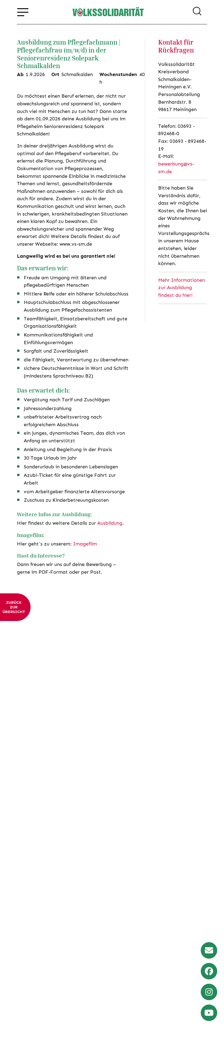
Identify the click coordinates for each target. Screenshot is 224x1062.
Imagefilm (85, 544)
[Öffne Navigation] (23, 12)
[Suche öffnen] (197, 12)
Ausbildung (109, 523)
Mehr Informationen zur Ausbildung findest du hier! (181, 287)
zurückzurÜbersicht (13, 607)
